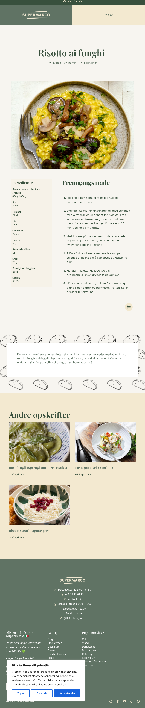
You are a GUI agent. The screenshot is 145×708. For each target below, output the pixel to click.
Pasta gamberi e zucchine (94, 467)
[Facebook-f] (117, 701)
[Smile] (110, 701)
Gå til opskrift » (16, 474)
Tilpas (20, 693)
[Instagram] (138, 701)
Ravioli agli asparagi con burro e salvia (38, 467)
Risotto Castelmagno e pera (29, 531)
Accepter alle (67, 693)
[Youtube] (124, 701)
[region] (46, 680)
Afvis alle (42, 693)
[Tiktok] (131, 701)
